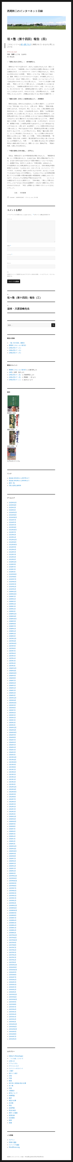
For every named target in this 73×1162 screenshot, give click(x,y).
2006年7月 (12, 977)
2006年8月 (12, 975)
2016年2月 (12, 693)
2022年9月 (12, 547)
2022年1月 (12, 559)
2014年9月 (12, 735)
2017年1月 (12, 666)
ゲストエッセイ (29, 197)
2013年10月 (12, 762)
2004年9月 (12, 1031)
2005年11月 (13, 997)
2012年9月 (12, 794)
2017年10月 (12, 643)
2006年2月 (12, 989)
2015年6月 (12, 713)
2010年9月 (12, 853)
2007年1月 (12, 962)
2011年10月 (12, 821)
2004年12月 (13, 1024)
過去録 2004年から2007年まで (19, 478)
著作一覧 (12, 483)
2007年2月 (12, 960)
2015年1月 (12, 725)
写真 (10, 1078)
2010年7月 (12, 858)
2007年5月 (12, 952)
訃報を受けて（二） (15, 380)
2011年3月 (12, 839)
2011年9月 (12, 824)
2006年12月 (13, 965)
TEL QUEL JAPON (15, 485)
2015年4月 (12, 717)
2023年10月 (13, 530)
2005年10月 (13, 999)
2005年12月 (13, 994)
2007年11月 (13, 937)
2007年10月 (13, 940)
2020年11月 (13, 574)
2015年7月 (12, 710)
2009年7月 (12, 888)
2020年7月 (12, 579)
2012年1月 (12, 814)
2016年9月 (12, 675)
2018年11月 (12, 616)
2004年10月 (13, 1029)
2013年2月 (12, 782)
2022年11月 (12, 542)
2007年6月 (12, 950)
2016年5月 (12, 685)
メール (9, 254)
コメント (9, 219)
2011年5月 (12, 834)
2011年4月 (12, 836)
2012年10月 (12, 792)
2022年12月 (13, 539)
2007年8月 (12, 945)
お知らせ (12, 1061)
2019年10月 (12, 594)
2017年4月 (12, 658)
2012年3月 (12, 809)
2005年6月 (12, 1009)
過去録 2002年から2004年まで (19, 480)
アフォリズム (13, 1063)
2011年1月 (12, 844)
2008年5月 (12, 923)
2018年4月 (12, 631)
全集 (10, 1076)
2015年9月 (12, 705)
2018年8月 (12, 624)
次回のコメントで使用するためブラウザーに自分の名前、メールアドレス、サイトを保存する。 (31, 275)
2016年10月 (12, 673)
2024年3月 (12, 525)
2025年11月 (12, 505)
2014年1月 (12, 755)
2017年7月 (12, 651)
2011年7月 (12, 829)
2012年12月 (12, 787)
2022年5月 (12, 552)
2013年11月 (12, 759)
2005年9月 (12, 1002)
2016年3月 (12, 690)
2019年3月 (12, 606)
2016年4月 (12, 688)
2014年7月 (12, 740)
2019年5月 (12, 601)
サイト (9, 263)
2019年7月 (12, 596)
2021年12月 (12, 562)
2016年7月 (12, 680)
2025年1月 (12, 510)
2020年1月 (12, 589)
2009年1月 (12, 903)
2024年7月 (12, 520)
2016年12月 (12, 668)
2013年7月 (12, 769)
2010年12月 (12, 846)
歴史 (10, 1105)
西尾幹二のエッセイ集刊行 (17, 345)
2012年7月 (12, 799)
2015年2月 (12, 722)
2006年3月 (12, 987)
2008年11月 (13, 908)
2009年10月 (13, 881)
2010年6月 (12, 861)
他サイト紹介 (13, 1073)
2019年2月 (12, 609)
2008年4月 (12, 925)
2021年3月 (12, 569)
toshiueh (12, 197)
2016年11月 (12, 670)
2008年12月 (13, 905)
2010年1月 (12, 873)
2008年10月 (13, 910)
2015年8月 (12, 708)
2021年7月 (12, 567)
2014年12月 (12, 727)
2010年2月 (12, 871)
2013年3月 (12, 779)
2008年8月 (12, 915)
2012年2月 (12, 811)
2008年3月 (12, 928)
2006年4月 (12, 984)
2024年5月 (12, 522)
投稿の (12, 1142)
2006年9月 (12, 972)
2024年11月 (12, 515)
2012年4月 (12, 806)
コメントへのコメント (16, 1068)
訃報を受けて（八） (15, 348)
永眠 (10, 372)
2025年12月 (13, 502)
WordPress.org (14, 1147)
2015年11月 (12, 700)
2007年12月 (13, 935)
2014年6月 (12, 742)
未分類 (11, 1103)
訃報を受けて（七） (15, 350)
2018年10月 (13, 619)
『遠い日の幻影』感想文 (17, 343)
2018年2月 (12, 633)
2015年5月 (12, 715)
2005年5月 (12, 1012)
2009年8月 (12, 886)
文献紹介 (12, 1090)
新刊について (13, 1093)
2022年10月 (13, 544)
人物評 (11, 1071)
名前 (9, 245)
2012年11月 (12, 789)
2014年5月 (12, 745)
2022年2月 (12, 557)
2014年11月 (12, 730)
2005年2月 (12, 1019)
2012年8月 (12, 797)
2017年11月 (12, 641)
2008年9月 (12, 913)
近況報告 (12, 1118)
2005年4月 (12, 1014)
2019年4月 (12, 604)
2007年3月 (12, 957)
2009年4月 (12, 895)
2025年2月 (12, 507)
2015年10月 (12, 703)
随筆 (10, 1120)
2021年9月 (12, 564)
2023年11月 (12, 527)
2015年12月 (12, 698)
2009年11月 (13, 878)
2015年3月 (12, 720)
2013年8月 (12, 767)
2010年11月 (12, 848)
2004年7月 (12, 1036)
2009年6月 (12, 890)
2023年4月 (12, 537)
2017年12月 (12, 638)
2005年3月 (12, 1017)
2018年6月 (12, 628)
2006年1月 (12, 992)
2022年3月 (12, 554)
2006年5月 (12, 982)
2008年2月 (12, 930)
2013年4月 (12, 777)
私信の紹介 (12, 1110)
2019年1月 (12, 611)
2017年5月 (12, 656)
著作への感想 (13, 1113)
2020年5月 (12, 584)
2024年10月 (13, 517)
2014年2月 (12, 752)
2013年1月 (12, 784)
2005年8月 (12, 1004)
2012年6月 (12, 802)
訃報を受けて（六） (15, 353)
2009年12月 (13, 876)
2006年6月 (12, 979)
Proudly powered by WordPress (34, 1156)
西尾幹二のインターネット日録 (25, 11)
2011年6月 (12, 831)
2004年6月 (12, 1039)
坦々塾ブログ (26, 44)
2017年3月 (12, 661)
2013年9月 (12, 764)
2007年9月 (12, 942)
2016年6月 (12, 683)
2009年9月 (12, 883)
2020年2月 (12, 586)
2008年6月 (12, 920)
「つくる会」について (16, 1058)
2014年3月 (12, 750)
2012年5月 (12, 804)
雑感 (10, 1123)
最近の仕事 (12, 1100)
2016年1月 (12, 695)
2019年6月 (12, 599)
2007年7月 (12, 947)
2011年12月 (12, 816)
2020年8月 (12, 577)
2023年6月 (12, 535)
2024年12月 (13, 512)
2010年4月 (12, 866)
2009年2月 (12, 900)
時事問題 (12, 1095)
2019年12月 (12, 591)
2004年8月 (12, 1034)
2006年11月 (13, 967)
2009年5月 (12, 893)
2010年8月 (12, 856)
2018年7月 (12, 626)
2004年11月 (13, 1026)
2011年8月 (12, 826)
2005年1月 (12, 1022)
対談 (10, 1088)
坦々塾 (36, 197)
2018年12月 (12, 614)
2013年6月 (12, 772)
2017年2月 (12, 663)
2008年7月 (12, 918)
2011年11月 (12, 819)
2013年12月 (12, 757)
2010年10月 (13, 851)
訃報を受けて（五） (15, 375)
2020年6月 (12, 582)
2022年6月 (12, 549)
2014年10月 (12, 732)
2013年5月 (12, 774)
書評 (10, 1098)
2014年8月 (12, 737)
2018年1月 (12, 636)
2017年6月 (12, 653)
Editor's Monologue (16, 1056)
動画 (10, 1081)
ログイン (12, 1140)
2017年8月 (12, 648)
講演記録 (12, 1115)
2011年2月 (12, 841)
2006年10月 (13, 970)
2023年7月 (12, 532)
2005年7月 (12, 1007)
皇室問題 (12, 1108)
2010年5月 (12, 863)
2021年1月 (12, 572)
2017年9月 (12, 646)
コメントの (14, 1145)
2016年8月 (12, 678)
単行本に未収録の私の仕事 (17, 1083)
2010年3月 (12, 868)
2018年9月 (12, 621)
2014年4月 (12, 747)
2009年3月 (12, 898)
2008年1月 (12, 933)
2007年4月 (12, 955)
